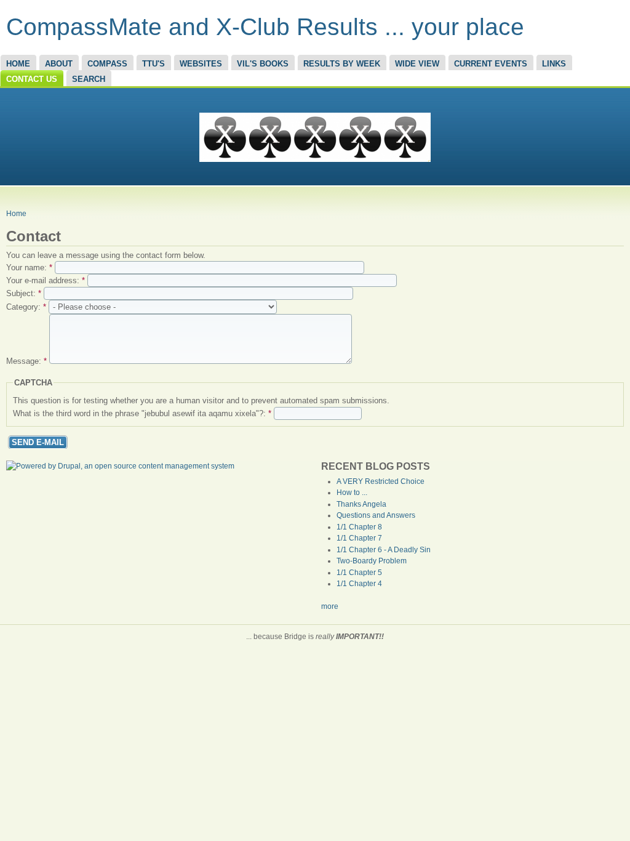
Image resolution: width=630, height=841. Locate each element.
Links (554, 63)
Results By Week (341, 63)
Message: (26, 361)
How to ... (352, 492)
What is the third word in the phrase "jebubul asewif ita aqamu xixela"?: (142, 413)
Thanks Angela (361, 504)
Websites (201, 63)
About (59, 63)
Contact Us (31, 79)
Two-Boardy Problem (372, 561)
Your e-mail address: (45, 280)
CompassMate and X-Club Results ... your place (265, 27)
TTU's (153, 63)
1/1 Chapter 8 (359, 527)
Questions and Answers (376, 515)
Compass (107, 63)
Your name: (29, 267)
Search (88, 79)
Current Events (490, 63)
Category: (26, 307)
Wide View (417, 63)
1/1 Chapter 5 (359, 572)
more (329, 606)
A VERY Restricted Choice (381, 481)
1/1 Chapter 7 (359, 538)
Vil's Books (263, 63)
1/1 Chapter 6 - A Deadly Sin (384, 549)
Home (18, 63)
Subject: (23, 293)
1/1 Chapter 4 (359, 583)
